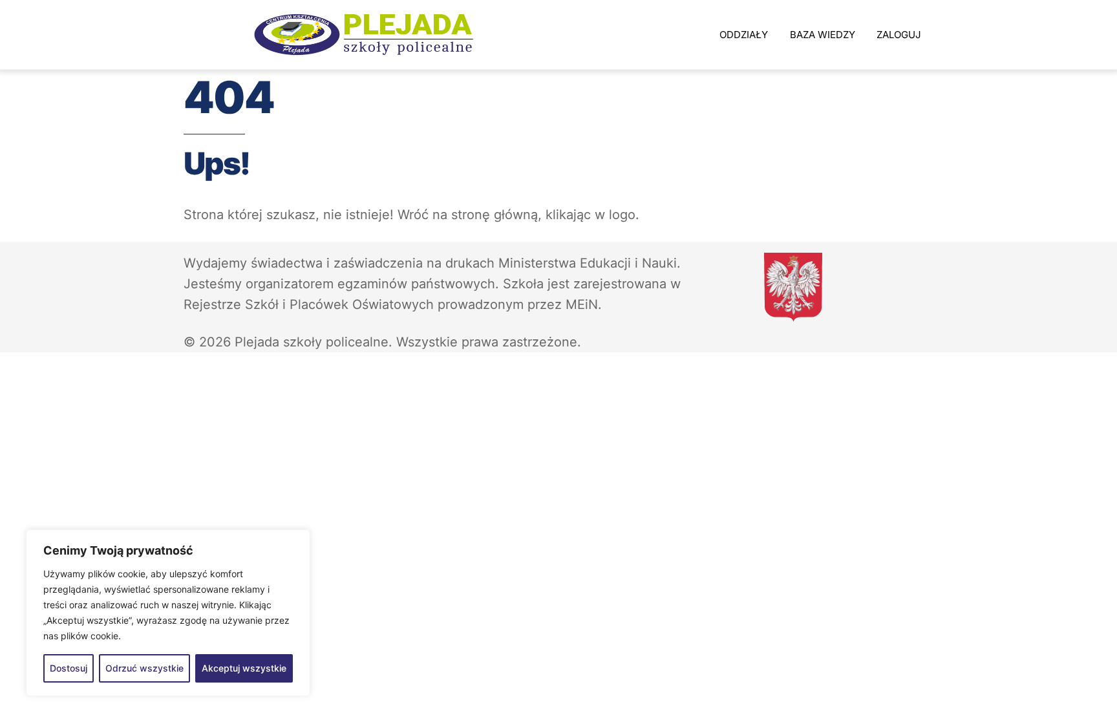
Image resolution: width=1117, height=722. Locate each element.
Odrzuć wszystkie (144, 668)
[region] (168, 612)
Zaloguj (899, 34)
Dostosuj (68, 668)
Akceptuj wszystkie (244, 668)
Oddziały (743, 34)
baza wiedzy (822, 34)
